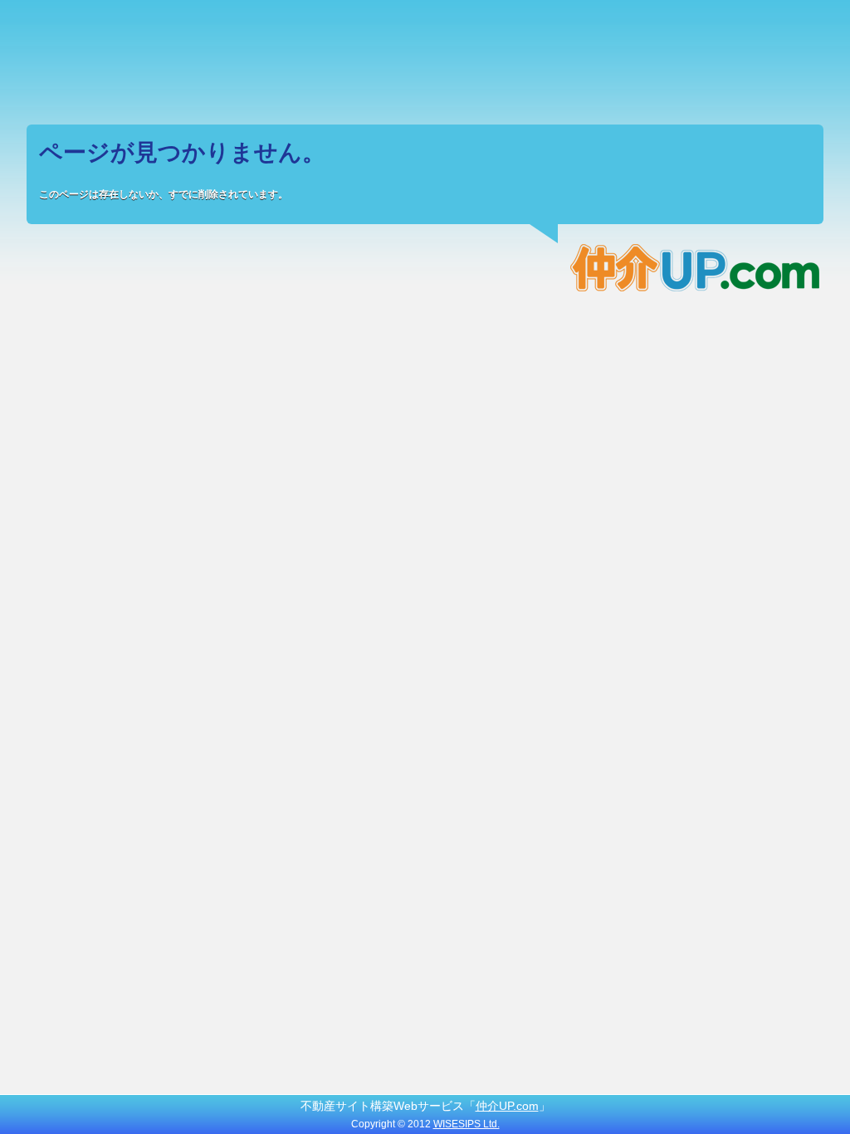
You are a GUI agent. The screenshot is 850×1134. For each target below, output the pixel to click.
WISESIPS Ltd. (466, 1124)
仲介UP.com (507, 1105)
